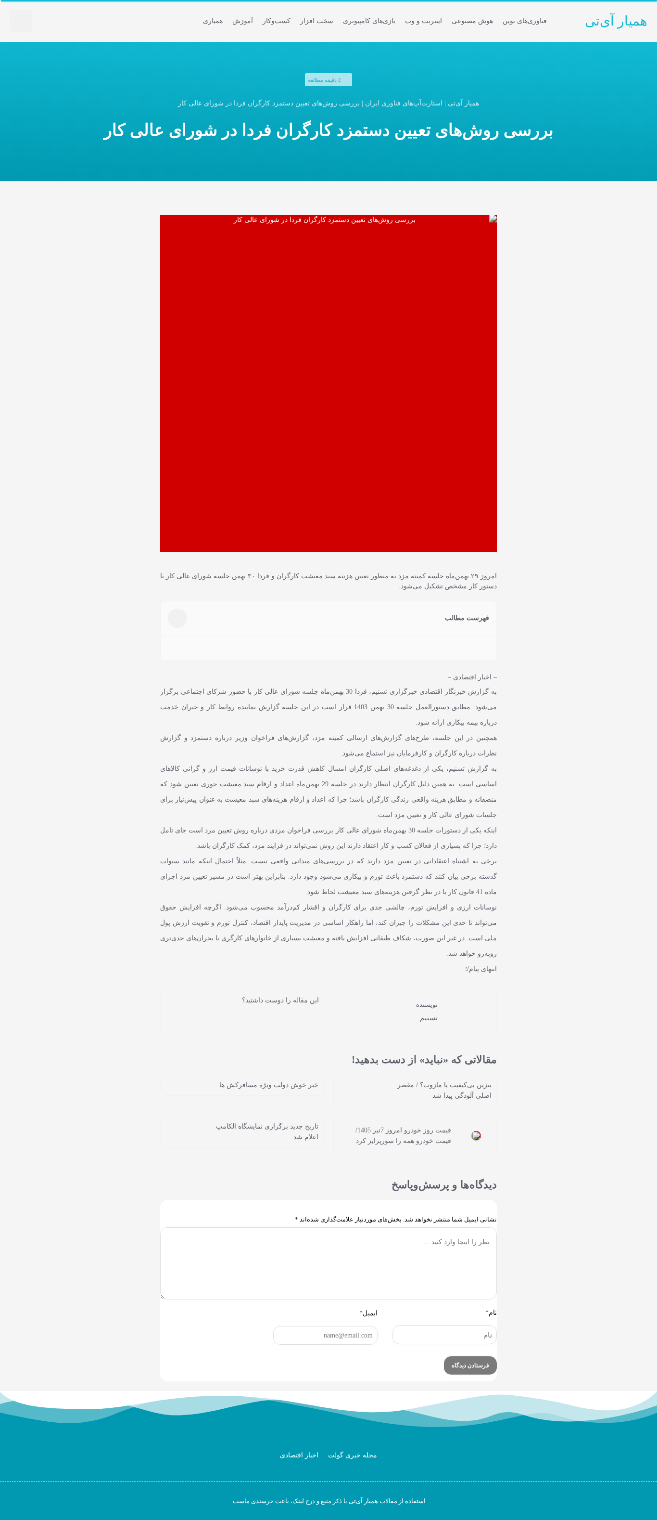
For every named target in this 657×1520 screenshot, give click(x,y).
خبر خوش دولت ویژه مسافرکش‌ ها (268, 1085)
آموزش (242, 21)
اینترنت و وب (423, 21)
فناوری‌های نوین (525, 21)
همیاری (213, 21)
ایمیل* (368, 1313)
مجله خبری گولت (352, 1455)
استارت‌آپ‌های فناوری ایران (403, 103)
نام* (491, 1312)
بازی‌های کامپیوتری (369, 21)
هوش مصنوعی (472, 21)
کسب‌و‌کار (277, 21)
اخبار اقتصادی (299, 1455)
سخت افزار (316, 21)
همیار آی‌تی (616, 20)
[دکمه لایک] (311, 1018)
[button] (21, 21)
